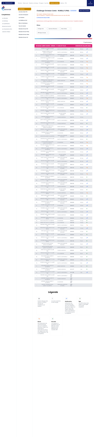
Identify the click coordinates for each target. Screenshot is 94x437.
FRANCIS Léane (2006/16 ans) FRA (47, 71)
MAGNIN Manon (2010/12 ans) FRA (47, 272)
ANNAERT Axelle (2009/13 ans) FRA (47, 215)
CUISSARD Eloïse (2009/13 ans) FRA (47, 183)
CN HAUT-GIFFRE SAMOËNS (62, 114)
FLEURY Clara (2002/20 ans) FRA (47, 65)
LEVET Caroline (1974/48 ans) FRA (47, 158)
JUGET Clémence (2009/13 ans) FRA (47, 120)
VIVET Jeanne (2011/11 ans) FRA (47, 231)
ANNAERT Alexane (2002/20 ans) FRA (47, 111)
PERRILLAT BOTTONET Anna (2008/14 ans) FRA (47, 126)
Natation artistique (33, 3)
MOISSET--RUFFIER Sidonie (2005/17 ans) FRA (47, 285)
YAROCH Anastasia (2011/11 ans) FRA (47, 260)
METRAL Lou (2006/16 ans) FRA (47, 49)
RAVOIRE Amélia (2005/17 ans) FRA (47, 225)
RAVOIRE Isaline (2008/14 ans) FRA (47, 275)
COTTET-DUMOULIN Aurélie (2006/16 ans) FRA (47, 142)
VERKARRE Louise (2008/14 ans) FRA (47, 155)
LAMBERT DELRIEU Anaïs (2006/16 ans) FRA (47, 52)
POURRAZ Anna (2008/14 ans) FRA (47, 74)
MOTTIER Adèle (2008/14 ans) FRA (47, 107)
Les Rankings (5, 20)
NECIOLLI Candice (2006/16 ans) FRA (47, 55)
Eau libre (46, 3)
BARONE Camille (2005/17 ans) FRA (47, 101)
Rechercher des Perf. (6, 26)
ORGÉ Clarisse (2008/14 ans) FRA (47, 250)
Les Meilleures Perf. (23, 20)
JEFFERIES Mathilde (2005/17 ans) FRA (47, 282)
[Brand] (8, 8)
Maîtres (62, 3)
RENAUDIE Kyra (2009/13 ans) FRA (47, 123)
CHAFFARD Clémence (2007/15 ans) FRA (47, 278)
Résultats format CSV (23, 37)
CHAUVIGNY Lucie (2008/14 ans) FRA (47, 152)
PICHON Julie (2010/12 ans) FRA (47, 164)
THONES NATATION (61, 110)
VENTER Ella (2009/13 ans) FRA (47, 136)
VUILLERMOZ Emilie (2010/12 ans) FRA (47, 266)
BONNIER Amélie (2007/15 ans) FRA (47, 193)
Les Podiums (21, 17)
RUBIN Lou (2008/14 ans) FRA (47, 95)
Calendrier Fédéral (6, 31)
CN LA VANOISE (60, 61)
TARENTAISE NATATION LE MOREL (62, 55)
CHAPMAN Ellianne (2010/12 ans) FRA (47, 133)
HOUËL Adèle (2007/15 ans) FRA (47, 90)
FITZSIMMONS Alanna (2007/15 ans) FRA (47, 83)
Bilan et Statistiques (23, 23)
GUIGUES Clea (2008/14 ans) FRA (47, 174)
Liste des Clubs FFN (23, 11)
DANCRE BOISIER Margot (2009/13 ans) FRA (47, 247)
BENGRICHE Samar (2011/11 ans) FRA (47, 202)
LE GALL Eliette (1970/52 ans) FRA (47, 98)
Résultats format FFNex (24, 31)
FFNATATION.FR (8, 3)
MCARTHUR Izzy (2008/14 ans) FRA (47, 58)
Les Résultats (5, 18)
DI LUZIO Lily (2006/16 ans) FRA (47, 167)
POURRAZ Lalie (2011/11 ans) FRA (47, 208)
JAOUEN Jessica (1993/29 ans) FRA (47, 139)
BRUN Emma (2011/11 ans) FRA (47, 212)
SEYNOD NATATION (61, 95)
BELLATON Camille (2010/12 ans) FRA (47, 228)
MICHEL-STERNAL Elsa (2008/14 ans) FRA (47, 177)
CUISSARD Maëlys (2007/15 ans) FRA (47, 171)
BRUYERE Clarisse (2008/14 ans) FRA (47, 93)
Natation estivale (54, 3)
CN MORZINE (60, 58)
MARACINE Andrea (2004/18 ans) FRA (47, 61)
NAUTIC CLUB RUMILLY (62, 49)
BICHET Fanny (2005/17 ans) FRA (47, 161)
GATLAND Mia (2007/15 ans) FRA (47, 104)
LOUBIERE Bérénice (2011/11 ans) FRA (47, 269)
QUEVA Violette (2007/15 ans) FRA (47, 68)
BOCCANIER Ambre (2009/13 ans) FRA (47, 256)
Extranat (90, 3)
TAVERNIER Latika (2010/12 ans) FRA (47, 218)
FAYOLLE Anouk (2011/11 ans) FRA (47, 253)
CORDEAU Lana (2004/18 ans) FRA (47, 77)
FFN (66, 3)
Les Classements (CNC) (7, 29)
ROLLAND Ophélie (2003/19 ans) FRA (47, 145)
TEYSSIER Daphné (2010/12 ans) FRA (47, 241)
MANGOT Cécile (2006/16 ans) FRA (47, 130)
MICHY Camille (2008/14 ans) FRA (47, 114)
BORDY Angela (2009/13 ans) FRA (47, 186)
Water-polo (25, 3)
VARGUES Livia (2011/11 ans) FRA (47, 237)
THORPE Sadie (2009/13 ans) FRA (47, 205)
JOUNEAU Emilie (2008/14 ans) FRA (47, 180)
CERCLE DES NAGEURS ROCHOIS (62, 71)
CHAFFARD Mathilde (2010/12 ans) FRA (47, 117)
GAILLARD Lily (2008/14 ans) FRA (47, 87)
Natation (20, 3)
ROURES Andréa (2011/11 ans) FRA (47, 263)
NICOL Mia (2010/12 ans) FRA (47, 220)
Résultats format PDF (23, 28)
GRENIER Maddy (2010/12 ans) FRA (47, 199)
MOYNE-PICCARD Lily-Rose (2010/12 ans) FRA (47, 244)
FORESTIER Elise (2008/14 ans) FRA (47, 189)
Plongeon (41, 3)
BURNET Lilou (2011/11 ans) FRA (47, 234)
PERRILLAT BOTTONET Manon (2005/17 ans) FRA (47, 80)
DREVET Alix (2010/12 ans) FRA (47, 222)
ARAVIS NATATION (61, 80)
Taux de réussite (22, 26)
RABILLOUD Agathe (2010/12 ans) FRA (47, 148)
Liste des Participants (23, 14)
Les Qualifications (6, 23)
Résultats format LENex (24, 34)
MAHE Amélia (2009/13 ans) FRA (47, 196)
